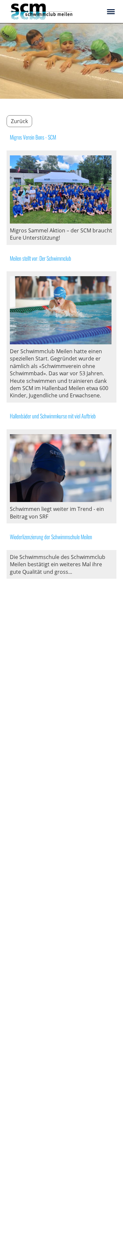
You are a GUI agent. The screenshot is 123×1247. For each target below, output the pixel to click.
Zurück (19, 121)
